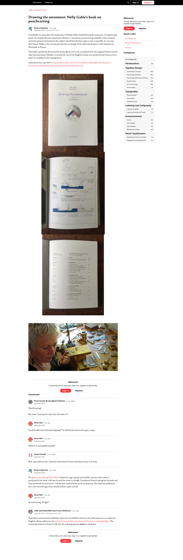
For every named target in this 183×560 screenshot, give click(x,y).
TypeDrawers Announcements (140, 137)
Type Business (140, 81)
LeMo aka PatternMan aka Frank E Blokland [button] (52, 511)
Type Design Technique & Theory (140, 78)
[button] (30, 29)
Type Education (140, 95)
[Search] (128, 2)
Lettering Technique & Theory (140, 112)
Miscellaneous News (140, 129)
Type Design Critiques (140, 71)
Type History (140, 98)
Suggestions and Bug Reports (140, 140)
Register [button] (79, 390)
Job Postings (140, 123)
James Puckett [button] (40, 454)
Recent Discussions (133, 43)
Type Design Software (140, 75)
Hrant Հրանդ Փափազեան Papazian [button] (49, 401)
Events (140, 120)
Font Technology (140, 84)
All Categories (130, 38)
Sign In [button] (65, 390)
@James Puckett (38, 478)
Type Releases (140, 126)
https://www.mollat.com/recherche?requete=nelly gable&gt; (82, 521)
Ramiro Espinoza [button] (41, 28)
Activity (128, 48)
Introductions (139, 64)
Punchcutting (140, 87)
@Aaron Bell (52, 478)
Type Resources (140, 101)
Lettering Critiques (140, 109)
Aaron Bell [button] (38, 423)
